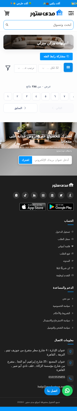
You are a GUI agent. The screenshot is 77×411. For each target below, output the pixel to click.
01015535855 (57, 377)
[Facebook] (70, 195)
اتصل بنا (52, 390)
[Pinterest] (16, 195)
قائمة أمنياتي (64, 246)
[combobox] (49, 68)
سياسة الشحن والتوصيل (58, 327)
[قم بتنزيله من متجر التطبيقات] (32, 207)
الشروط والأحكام (61, 313)
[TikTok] (25, 195)
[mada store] (38, 185)
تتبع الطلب (65, 253)
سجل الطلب (64, 239)
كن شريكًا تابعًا (63, 268)
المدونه (66, 261)
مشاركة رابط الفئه (55, 56)
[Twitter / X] (61, 195)
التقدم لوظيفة (63, 275)
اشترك (25, 160)
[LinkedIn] (34, 195)
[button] (71, 13)
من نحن (66, 298)
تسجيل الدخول (63, 231)
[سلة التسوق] (6, 13)
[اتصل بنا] (67, 390)
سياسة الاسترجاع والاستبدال (56, 320)
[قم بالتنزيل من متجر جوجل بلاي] (61, 207)
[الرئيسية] (45, 13)
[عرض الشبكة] (68, 67)
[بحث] (7, 24)
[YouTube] (43, 195)
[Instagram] (52, 195)
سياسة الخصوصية (61, 306)
